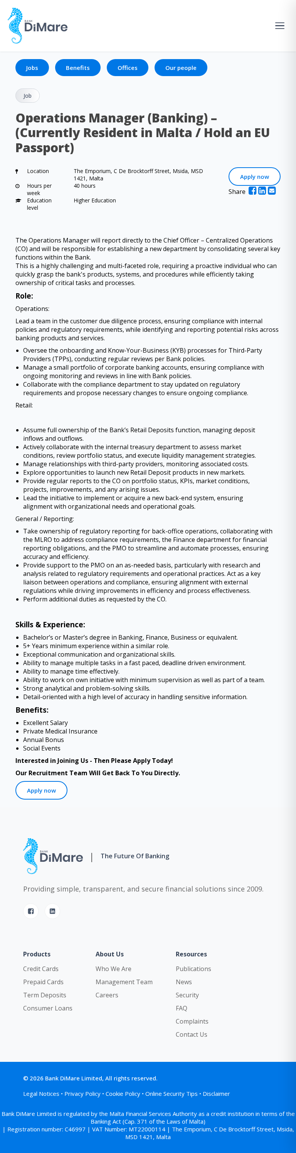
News (184, 982)
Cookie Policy (123, 1093)
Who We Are (113, 969)
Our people (181, 67)
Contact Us (191, 1034)
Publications (193, 969)
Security (187, 995)
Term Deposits (44, 995)
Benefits (78, 67)
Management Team (124, 982)
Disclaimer (216, 1093)
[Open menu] (279, 25)
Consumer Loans (47, 1008)
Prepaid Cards (43, 982)
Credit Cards (41, 969)
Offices (128, 67)
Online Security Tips (171, 1093)
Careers (107, 995)
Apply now (254, 176)
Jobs (32, 67)
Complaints (192, 1021)
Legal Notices (41, 1093)
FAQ (181, 1008)
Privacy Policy (82, 1093)
